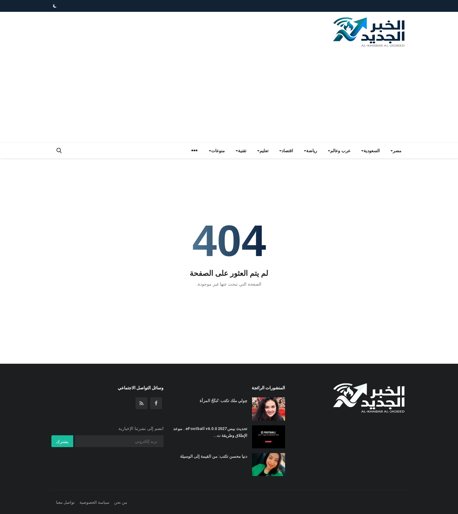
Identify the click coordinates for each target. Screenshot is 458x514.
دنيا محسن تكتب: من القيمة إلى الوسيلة (213, 456)
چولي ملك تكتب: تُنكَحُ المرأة (223, 400)
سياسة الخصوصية (94, 502)
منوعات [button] (218, 150)
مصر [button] (397, 150)
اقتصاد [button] (287, 150)
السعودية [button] (372, 150)
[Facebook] (156, 403)
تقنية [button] (242, 150)
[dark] (54, 6)
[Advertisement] (229, 95)
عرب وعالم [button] (340, 150)
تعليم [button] (264, 150)
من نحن (120, 502)
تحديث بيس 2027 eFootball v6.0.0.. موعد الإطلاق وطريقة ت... (210, 432)
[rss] (141, 403)
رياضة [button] (311, 150)
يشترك (62, 441)
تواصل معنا (65, 502)
